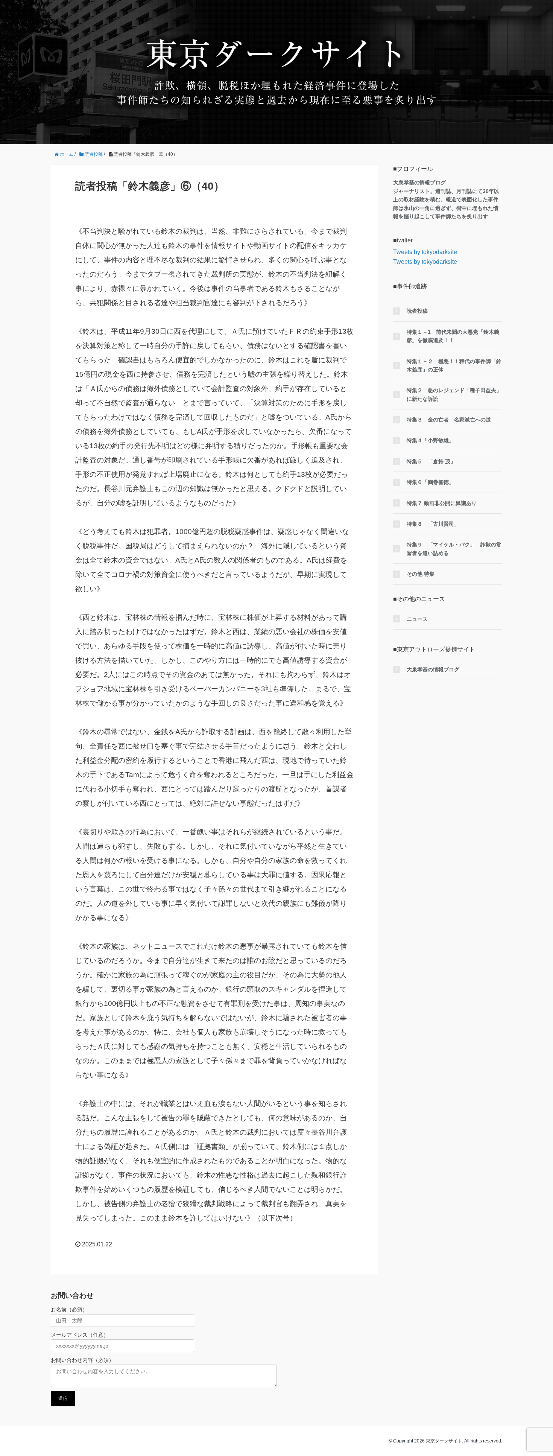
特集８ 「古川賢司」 (433, 524)
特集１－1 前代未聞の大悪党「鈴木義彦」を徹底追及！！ (453, 336)
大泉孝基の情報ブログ (433, 669)
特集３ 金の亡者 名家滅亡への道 (449, 420)
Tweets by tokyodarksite (425, 252)
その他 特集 (420, 574)
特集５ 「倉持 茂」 (431, 461)
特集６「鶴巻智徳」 (430, 482)
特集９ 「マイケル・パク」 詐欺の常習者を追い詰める (454, 549)
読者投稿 (417, 311)
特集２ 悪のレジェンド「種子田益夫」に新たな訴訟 (454, 394)
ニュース (417, 619)
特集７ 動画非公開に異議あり (442, 503)
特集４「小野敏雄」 (430, 440)
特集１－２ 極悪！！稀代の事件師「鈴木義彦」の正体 (454, 365)
